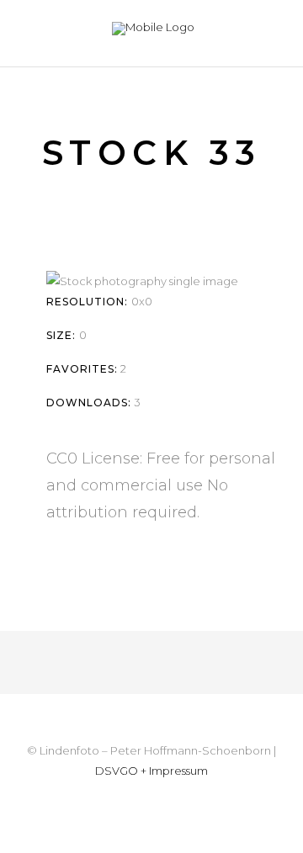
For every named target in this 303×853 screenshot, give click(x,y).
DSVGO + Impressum (151, 770)
